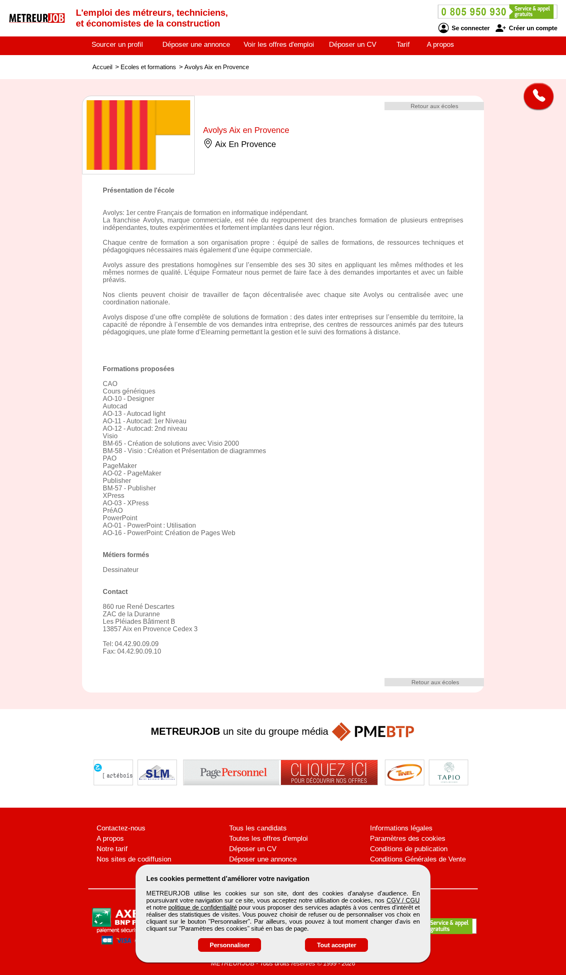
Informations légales (401, 828)
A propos (440, 44)
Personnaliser (230, 944)
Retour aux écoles (434, 106)
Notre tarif (112, 849)
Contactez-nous (121, 828)
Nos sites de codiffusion (134, 859)
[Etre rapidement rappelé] (535, 96)
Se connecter (470, 27)
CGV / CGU (403, 900)
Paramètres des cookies (407, 838)
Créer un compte (532, 27)
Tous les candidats (258, 828)
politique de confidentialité (202, 907)
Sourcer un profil (117, 44)
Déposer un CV (352, 44)
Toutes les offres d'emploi (268, 838)
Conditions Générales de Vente (418, 859)
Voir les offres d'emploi (279, 44)
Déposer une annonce (196, 44)
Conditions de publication (408, 849)
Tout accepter (336, 944)
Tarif (403, 44)
